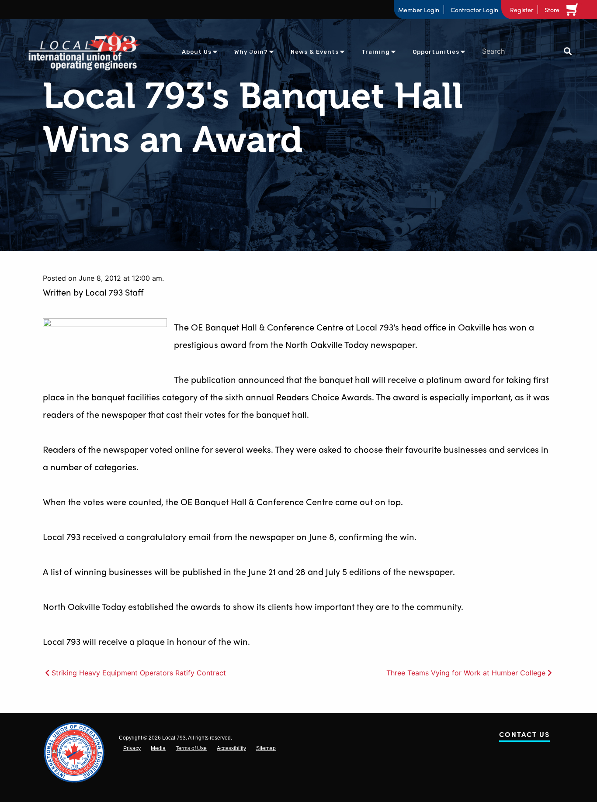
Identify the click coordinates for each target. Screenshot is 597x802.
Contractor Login (474, 9)
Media (158, 748)
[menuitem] (196, 51)
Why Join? (251, 51)
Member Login (418, 9)
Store (552, 9)
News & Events (315, 51)
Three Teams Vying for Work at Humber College (465, 672)
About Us (197, 51)
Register (521, 9)
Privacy (132, 748)
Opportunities (436, 51)
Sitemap (266, 748)
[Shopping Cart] (574, 9)
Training (375, 51)
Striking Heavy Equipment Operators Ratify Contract (139, 672)
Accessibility (231, 748)
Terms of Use (191, 748)
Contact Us (524, 736)
